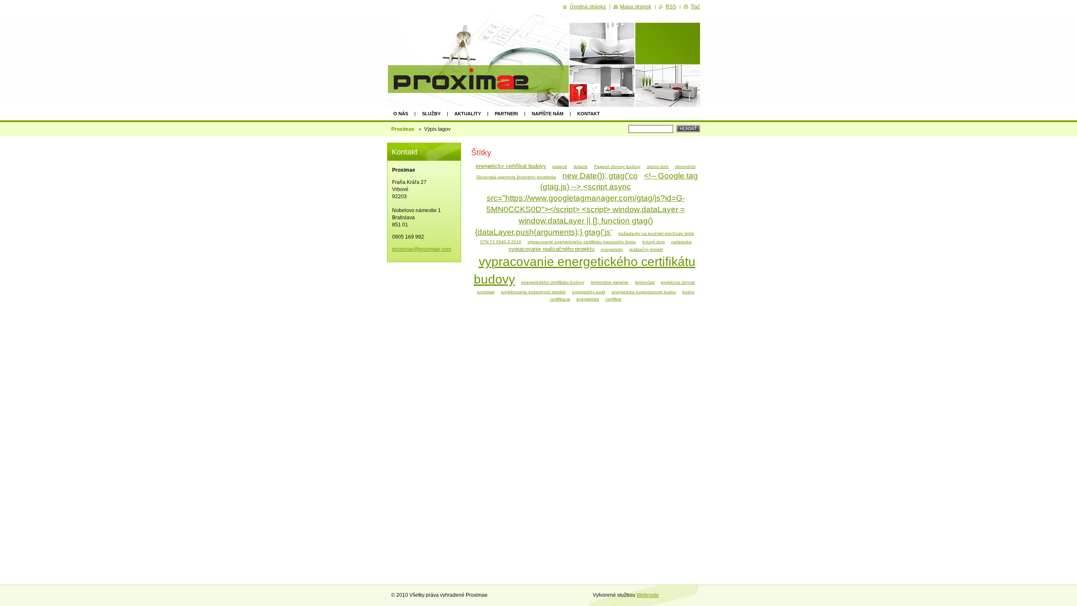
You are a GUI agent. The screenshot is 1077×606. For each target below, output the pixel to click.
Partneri (506, 113)
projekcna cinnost (678, 282)
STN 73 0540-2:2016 (500, 241)
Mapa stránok (635, 7)
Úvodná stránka (588, 7)
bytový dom (653, 241)
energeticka (587, 299)
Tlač (695, 7)
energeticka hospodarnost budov (644, 292)
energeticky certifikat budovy (511, 166)
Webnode (648, 595)
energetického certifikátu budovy (552, 282)
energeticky (612, 249)
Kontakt (588, 113)
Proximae (403, 129)
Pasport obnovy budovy (617, 166)
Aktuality (467, 113)
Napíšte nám (547, 113)
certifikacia (560, 299)
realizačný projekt (646, 249)
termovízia (645, 282)
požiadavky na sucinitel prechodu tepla (656, 233)
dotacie (580, 166)
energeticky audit (588, 292)
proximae (486, 292)
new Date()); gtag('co (600, 175)
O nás (400, 113)
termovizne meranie (610, 282)
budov (688, 292)
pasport (559, 166)
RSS (671, 7)
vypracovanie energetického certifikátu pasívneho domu (582, 241)
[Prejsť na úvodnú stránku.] (550, 95)
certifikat (613, 299)
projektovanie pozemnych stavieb (533, 292)
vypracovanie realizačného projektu (551, 249)
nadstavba (681, 241)
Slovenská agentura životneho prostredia (516, 177)
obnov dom (657, 166)
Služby (431, 113)
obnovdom (685, 166)
